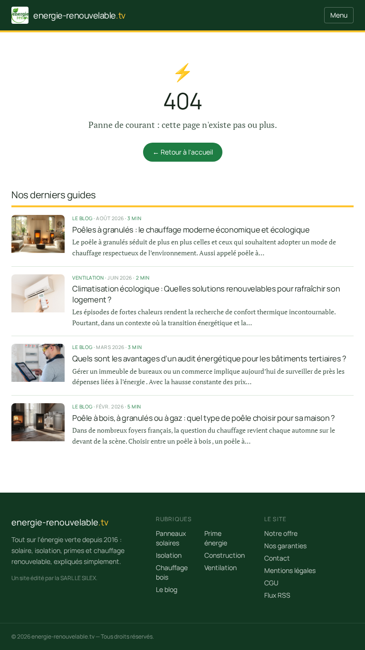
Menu (338, 14)
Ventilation (220, 567)
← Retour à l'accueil (183, 151)
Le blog (166, 589)
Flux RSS (277, 595)
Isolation (169, 555)
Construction (224, 555)
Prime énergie (215, 538)
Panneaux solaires (171, 538)
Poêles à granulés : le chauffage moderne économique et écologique (190, 229)
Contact (277, 558)
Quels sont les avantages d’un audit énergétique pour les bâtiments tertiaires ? (209, 358)
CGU (271, 582)
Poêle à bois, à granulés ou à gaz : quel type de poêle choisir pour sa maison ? (203, 418)
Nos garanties (285, 545)
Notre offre (281, 533)
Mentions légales (290, 570)
